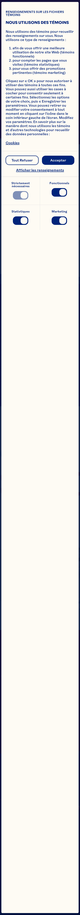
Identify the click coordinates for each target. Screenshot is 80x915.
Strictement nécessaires (20, 185)
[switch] (20, 195)
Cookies (12, 143)
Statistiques (21, 211)
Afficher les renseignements (40, 170)
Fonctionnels (59, 183)
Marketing (59, 211)
